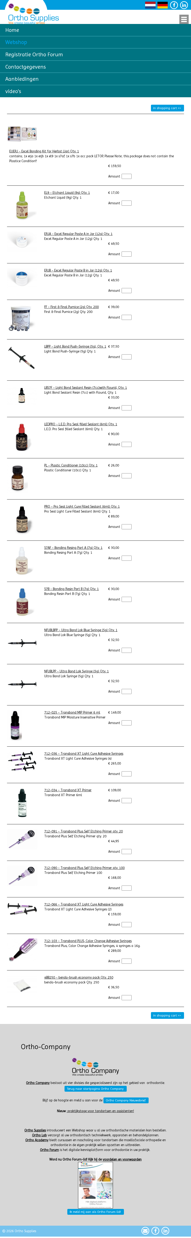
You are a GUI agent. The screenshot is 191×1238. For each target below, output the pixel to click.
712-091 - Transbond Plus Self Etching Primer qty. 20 (83, 831)
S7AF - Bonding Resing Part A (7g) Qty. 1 (73, 548)
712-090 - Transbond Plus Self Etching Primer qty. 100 (84, 868)
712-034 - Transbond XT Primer (68, 790)
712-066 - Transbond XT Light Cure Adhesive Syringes (83, 904)
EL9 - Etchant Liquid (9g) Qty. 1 (67, 193)
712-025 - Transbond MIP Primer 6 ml (72, 713)
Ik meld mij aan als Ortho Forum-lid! (95, 1212)
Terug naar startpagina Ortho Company (95, 1088)
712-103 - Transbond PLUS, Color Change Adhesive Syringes (88, 941)
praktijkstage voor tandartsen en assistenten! (100, 1111)
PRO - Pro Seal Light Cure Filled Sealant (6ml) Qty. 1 (82, 507)
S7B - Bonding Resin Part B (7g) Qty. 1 (71, 589)
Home (12, 30)
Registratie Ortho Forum (34, 54)
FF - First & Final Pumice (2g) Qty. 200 (71, 307)
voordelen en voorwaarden (122, 1159)
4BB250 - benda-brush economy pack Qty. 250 (78, 978)
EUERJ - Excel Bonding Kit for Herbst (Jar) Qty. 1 (44, 151)
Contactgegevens (25, 67)
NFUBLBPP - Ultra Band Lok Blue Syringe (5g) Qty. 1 (80, 630)
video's (13, 91)
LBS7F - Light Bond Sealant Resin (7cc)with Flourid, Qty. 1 (85, 388)
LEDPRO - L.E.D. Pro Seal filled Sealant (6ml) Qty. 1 (80, 424)
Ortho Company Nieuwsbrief (126, 1100)
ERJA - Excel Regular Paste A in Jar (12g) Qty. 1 (78, 234)
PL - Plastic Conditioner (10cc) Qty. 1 (71, 465)
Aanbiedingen (22, 79)
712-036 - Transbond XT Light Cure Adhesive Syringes (83, 754)
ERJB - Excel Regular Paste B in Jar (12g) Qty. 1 (78, 270)
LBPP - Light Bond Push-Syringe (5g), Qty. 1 (75, 347)
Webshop (16, 42)
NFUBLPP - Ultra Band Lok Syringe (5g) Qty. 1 (76, 671)
